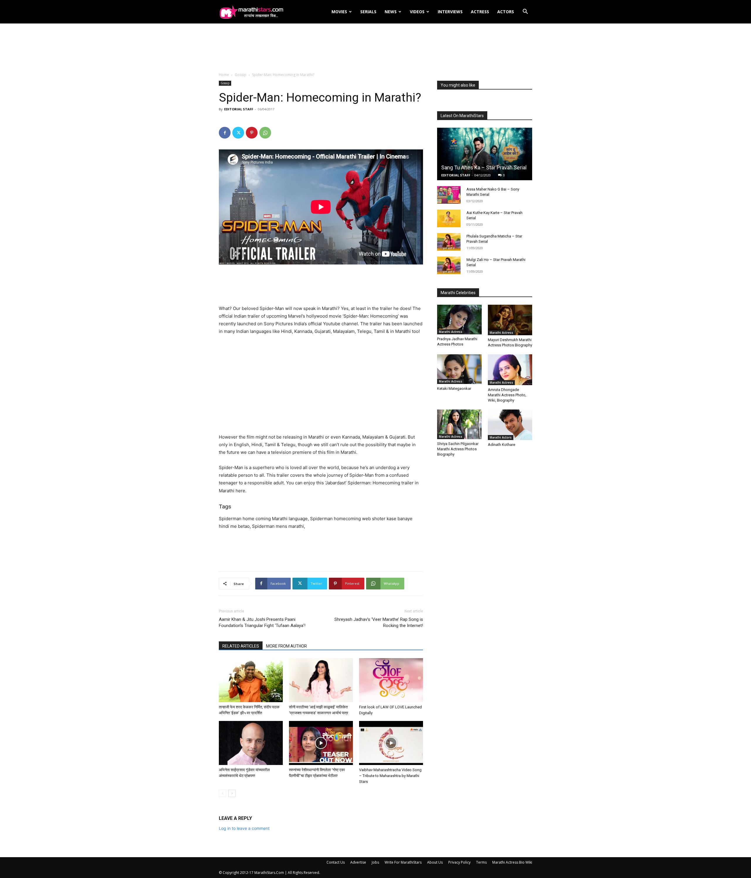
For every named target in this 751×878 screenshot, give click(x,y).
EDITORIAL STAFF (238, 109)
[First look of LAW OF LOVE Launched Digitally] (391, 680)
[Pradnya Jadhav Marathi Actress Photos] (459, 319)
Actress (480, 11)
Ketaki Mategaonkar (454, 388)
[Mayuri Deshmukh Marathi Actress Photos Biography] (510, 320)
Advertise (358, 862)
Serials (368, 11)
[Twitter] (238, 133)
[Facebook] (225, 133)
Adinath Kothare (501, 444)
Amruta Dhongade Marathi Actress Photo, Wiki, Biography (507, 394)
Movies (339, 11)
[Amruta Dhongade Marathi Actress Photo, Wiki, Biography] (510, 369)
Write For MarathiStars (403, 862)
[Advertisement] (375, 48)
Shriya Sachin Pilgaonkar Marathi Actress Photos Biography (457, 448)
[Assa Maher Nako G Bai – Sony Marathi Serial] (449, 195)
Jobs (375, 862)
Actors (505, 11)
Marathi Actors (501, 437)
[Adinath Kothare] (510, 424)
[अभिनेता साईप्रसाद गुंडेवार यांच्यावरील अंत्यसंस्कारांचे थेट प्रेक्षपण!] (251, 743)
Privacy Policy (459, 862)
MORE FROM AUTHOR (286, 646)
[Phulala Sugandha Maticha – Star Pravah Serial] (449, 242)
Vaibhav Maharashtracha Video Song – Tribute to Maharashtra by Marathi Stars (390, 776)
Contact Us (336, 862)
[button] (525, 12)
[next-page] (232, 793)
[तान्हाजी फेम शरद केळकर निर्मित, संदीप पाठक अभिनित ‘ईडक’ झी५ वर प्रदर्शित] (251, 680)
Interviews (450, 11)
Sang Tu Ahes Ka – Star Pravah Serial (484, 167)
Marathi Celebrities (458, 292)
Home (224, 74)
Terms (481, 862)
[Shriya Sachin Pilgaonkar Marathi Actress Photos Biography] (459, 424)
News (391, 11)
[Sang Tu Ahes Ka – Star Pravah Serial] (484, 154)
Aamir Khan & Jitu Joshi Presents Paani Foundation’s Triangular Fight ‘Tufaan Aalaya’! (262, 622)
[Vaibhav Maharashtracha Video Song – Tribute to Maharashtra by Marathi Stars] (391, 743)
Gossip (240, 74)
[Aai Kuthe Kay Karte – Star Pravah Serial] (449, 218)
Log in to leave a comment (244, 828)
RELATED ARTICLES (240, 646)
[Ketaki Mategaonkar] (459, 369)
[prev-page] (222, 793)
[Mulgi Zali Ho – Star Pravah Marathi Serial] (449, 265)
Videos (417, 11)
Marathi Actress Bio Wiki (512, 862)
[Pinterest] (252, 133)
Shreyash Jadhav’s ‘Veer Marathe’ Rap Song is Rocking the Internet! (378, 622)
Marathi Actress (450, 332)
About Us (435, 862)
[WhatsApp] (265, 133)
